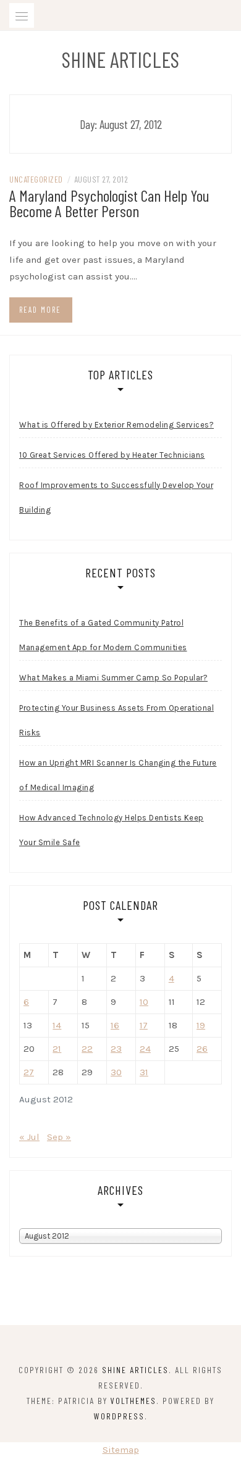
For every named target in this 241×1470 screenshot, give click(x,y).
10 (144, 1001)
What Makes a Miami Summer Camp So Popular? (113, 677)
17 (144, 1025)
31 (144, 1072)
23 (116, 1048)
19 (201, 1025)
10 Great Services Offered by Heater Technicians (112, 455)
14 (57, 1025)
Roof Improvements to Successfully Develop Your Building (116, 497)
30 (116, 1072)
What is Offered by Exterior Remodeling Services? (116, 424)
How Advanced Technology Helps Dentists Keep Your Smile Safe (111, 830)
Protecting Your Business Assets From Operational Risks (116, 720)
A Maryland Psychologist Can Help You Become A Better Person (109, 203)
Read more (40, 310)
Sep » (59, 1136)
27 (28, 1072)
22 (87, 1048)
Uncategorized (36, 179)
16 (115, 1025)
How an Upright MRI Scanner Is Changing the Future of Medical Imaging (118, 775)
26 (202, 1048)
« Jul (29, 1136)
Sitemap (121, 1449)
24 (145, 1048)
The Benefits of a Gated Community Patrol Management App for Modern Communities (103, 635)
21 (57, 1048)
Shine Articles (120, 59)
